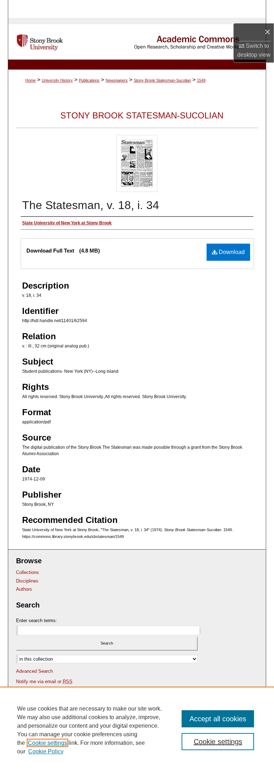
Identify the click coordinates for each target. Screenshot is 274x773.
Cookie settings (47, 743)
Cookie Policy (46, 751)
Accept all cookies (217, 719)
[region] (137, 730)
